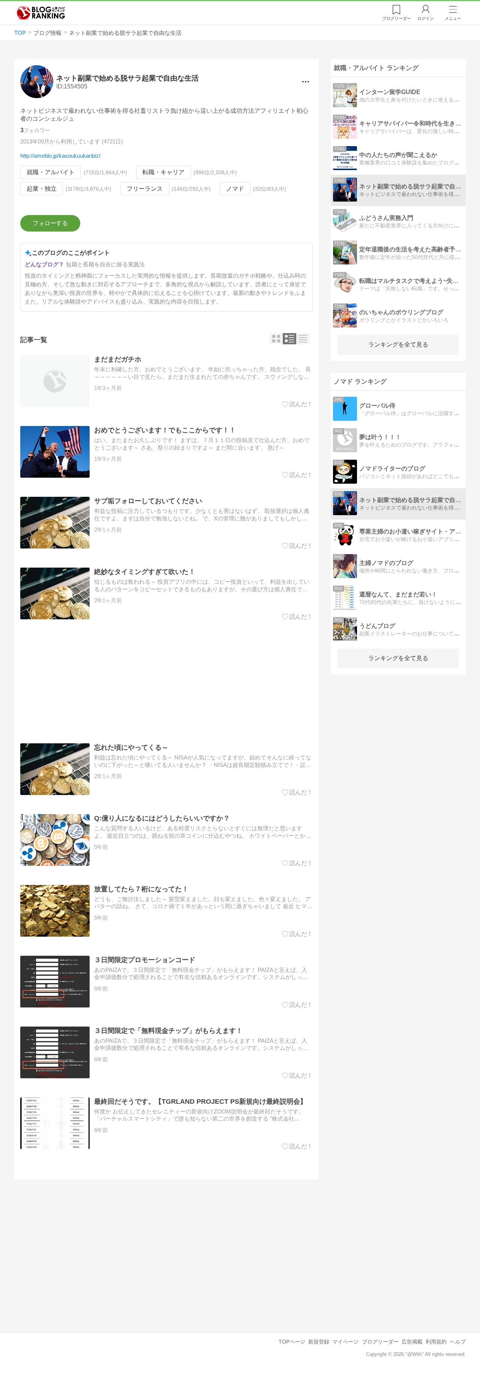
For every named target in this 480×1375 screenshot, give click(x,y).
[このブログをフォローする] (50, 223)
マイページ (345, 1342)
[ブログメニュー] (305, 81)
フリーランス (145, 188)
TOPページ (292, 1342)
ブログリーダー (380, 1342)
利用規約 (436, 1342)
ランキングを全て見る (398, 344)
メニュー (453, 18)
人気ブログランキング (41, 13)
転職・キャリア (163, 172)
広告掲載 (412, 1342)
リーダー (396, 18)
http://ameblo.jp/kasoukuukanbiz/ (60, 155)
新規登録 (318, 1342)
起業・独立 (42, 188)
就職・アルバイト (51, 172)
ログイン (425, 18)
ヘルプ (458, 1342)
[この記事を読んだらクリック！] (297, 404)
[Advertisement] (166, 681)
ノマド (235, 188)
